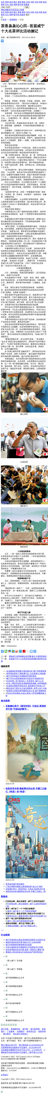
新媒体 (26, 5)
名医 (11, 5)
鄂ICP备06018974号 (9, 1045)
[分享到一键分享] (34, 651)
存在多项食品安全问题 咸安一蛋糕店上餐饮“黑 (25, 950)
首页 (3, 2)
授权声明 (42, 1031)
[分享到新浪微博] (16, 651)
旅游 (45, 2)
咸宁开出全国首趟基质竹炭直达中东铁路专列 (25, 678)
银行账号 (7, 1034)
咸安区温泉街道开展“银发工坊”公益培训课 (23, 942)
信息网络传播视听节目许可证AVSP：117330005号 (21, 1050)
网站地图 (4, 10)
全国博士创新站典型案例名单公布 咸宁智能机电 (26, 691)
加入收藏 (20, 10)
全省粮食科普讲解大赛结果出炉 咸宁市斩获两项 (26, 671)
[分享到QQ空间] (13, 651)
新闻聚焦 (13, 20)
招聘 (15, 5)
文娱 (36, 2)
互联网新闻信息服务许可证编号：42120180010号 (21, 1047)
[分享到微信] (6, 651)
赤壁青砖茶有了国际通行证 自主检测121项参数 (26, 674)
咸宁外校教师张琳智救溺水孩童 (19, 945)
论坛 (7, 5)
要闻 (19, 2)
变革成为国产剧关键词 (15, 884)
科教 (40, 2)
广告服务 (10, 1031)
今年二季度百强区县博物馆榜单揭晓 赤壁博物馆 (27, 683)
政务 (11, 2)
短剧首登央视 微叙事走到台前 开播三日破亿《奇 (26, 891)
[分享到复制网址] (27, 651)
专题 (32, 2)
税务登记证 (31, 1031)
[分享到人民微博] (24, 651)
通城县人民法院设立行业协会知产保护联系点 (24, 952)
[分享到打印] (31, 651)
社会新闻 (5, 935)
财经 (3, 5)
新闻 (7, 2)
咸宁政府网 (35, 1029)
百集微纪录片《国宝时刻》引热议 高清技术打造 (25, 889)
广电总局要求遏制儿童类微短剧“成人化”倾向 (24, 886)
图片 (15, 2)
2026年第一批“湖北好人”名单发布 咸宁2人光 (25, 681)
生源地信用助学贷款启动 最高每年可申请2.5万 (26, 686)
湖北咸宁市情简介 (20, 1034)
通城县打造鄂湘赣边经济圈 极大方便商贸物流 (28, 656)
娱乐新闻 (5, 700)
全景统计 (4, 1075)
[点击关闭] (2, 1092)
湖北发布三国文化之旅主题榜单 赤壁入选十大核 (27, 688)
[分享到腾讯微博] (20, 651)
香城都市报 (15, 1029)
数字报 (20, 5)
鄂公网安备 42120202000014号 (31, 1045)
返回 (27, 15)
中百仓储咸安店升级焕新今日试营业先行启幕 (24, 947)
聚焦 (24, 2)
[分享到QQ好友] (9, 651)
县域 (28, 2)
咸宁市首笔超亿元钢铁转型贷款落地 (21, 676)
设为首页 (12, 10)
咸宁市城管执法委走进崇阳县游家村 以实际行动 (25, 940)
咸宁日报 (4, 1029)
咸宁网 (25, 1029)
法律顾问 (20, 1031)
